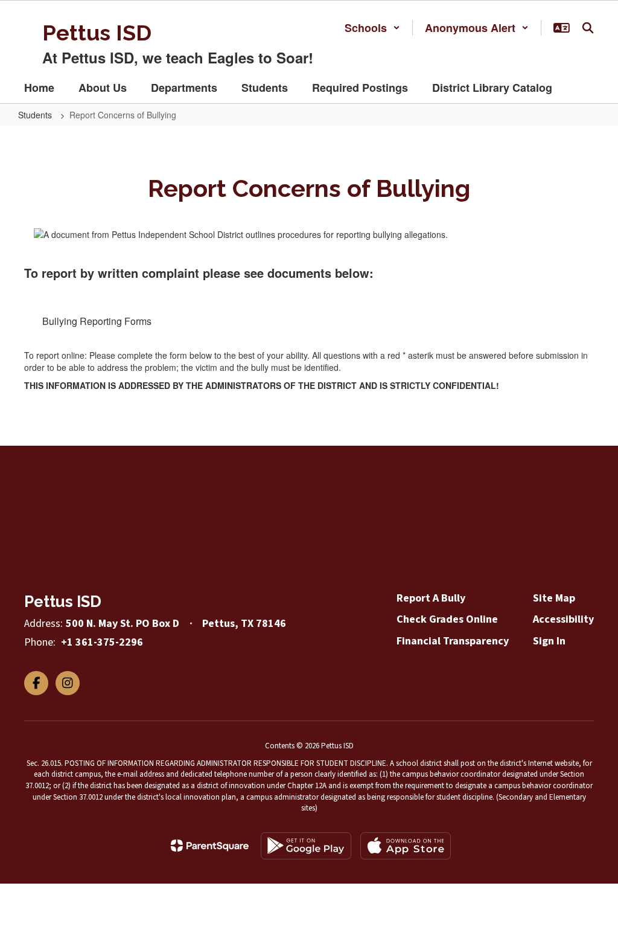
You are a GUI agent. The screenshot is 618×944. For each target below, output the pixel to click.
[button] (372, 28)
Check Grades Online (447, 619)
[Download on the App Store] (405, 845)
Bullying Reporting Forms (96, 321)
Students (36, 115)
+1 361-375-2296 (102, 642)
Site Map (554, 598)
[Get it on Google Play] (306, 845)
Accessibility (563, 619)
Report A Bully (431, 598)
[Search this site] (588, 28)
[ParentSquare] (210, 845)
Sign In (549, 641)
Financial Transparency (453, 641)
